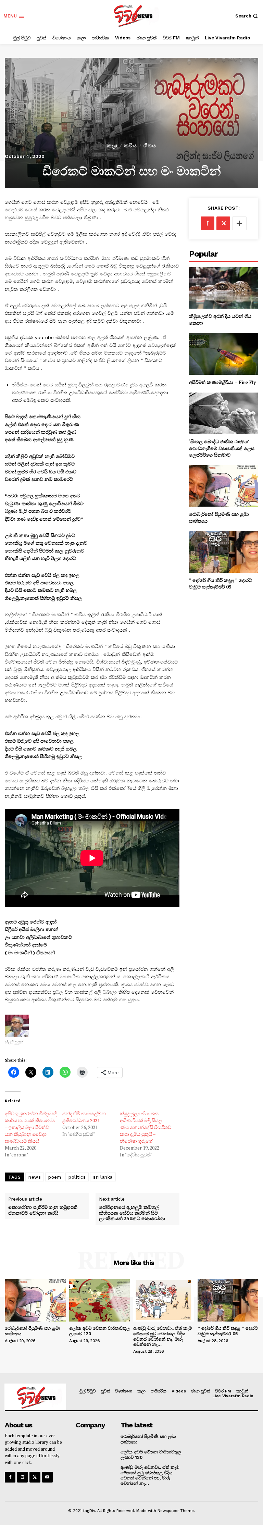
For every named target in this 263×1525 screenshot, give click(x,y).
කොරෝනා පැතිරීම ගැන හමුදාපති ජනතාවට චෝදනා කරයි (42, 1210)
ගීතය (149, 145)
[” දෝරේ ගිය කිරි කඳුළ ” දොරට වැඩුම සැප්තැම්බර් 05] (223, 551)
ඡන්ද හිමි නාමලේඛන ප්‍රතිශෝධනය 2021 (84, 1117)
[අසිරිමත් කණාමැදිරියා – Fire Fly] (223, 353)
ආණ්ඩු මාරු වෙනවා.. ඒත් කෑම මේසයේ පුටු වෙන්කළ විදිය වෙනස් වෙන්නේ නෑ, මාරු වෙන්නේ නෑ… (162, 1336)
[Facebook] (207, 223)
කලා (112, 145)
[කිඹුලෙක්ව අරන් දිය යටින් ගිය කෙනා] (223, 288)
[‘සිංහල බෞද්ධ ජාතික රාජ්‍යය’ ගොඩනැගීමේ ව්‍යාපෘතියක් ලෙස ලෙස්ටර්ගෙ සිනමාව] (223, 413)
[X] (223, 223)
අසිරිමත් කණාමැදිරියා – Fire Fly (222, 382)
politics (77, 1177)
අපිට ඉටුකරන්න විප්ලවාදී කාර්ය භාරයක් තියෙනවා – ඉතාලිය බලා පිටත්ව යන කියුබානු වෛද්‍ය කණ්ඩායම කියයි (31, 1127)
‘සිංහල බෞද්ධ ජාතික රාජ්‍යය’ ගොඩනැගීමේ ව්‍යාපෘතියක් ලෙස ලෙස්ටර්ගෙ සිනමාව (221, 448)
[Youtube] (47, 1477)
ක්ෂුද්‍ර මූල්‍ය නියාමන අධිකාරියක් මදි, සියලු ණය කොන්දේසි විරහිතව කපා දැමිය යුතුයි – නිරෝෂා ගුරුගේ (145, 1127)
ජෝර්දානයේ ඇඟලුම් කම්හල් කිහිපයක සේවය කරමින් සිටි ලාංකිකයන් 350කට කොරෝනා (132, 1213)
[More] (239, 223)
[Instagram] (22, 1477)
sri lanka (103, 1177)
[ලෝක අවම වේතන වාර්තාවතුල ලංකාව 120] (99, 1300)
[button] (247, 16)
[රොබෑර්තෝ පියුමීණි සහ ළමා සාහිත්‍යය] (223, 486)
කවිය (130, 145)
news (34, 1177)
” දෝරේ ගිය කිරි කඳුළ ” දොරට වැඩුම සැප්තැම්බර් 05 (220, 583)
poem (54, 1177)
